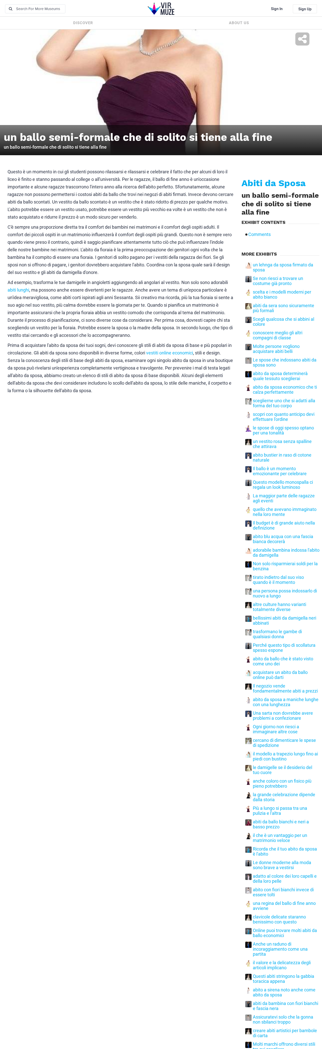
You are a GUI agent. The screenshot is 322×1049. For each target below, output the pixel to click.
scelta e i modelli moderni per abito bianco (282, 295)
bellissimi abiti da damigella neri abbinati (284, 621)
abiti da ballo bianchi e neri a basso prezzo (281, 824)
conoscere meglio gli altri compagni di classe (277, 335)
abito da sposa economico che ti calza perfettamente (285, 390)
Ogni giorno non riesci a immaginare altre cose (276, 729)
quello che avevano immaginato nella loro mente (284, 512)
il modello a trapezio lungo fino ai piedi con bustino (285, 756)
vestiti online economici (169, 352)
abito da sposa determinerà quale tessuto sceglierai (280, 376)
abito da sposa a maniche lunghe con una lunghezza (285, 702)
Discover (83, 23)
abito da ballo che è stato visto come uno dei (283, 661)
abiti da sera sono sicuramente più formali (283, 308)
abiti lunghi (18, 290)
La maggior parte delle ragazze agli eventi (284, 498)
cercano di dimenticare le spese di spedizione (284, 743)
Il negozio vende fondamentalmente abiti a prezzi (285, 688)
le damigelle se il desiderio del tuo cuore (282, 770)
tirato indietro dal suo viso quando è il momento (278, 580)
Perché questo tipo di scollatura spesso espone (284, 648)
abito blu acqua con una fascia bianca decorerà (283, 539)
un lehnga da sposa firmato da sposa (283, 267)
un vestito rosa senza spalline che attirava (282, 444)
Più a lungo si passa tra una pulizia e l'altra (280, 811)
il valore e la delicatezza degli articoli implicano (282, 965)
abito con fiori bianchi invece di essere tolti (283, 892)
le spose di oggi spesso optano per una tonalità (283, 430)
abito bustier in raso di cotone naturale (282, 458)
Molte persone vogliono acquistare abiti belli (276, 349)
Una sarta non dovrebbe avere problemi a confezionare (283, 716)
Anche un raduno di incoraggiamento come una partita (280, 949)
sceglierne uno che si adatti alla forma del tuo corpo (284, 403)
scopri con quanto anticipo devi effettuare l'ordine (283, 417)
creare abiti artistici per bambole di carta (285, 1033)
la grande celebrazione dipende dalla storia (284, 797)
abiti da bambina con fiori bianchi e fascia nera (285, 1006)
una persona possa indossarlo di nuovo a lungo (285, 593)
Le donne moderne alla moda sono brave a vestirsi (282, 865)
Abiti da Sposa (274, 183)
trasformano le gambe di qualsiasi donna (277, 634)
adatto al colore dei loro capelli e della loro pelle (285, 879)
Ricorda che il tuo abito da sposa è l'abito (285, 851)
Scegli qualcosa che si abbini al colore (283, 322)
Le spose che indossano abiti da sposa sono (284, 362)
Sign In (277, 9)
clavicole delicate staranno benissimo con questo (279, 919)
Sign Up (304, 9)
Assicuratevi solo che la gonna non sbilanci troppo (283, 1020)
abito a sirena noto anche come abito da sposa (284, 992)
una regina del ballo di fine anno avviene (284, 906)
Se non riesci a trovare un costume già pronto (278, 281)
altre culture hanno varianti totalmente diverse (279, 607)
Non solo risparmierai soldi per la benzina (285, 566)
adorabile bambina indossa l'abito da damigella (286, 553)
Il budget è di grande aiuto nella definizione (284, 525)
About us (239, 23)
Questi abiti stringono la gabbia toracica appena (283, 979)
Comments (259, 234)
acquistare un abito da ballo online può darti (280, 675)
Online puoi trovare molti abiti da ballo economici (285, 933)
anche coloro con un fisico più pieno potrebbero (282, 784)
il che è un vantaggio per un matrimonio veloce (280, 838)
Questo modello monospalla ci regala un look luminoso (283, 485)
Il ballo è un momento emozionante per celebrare (280, 471)
